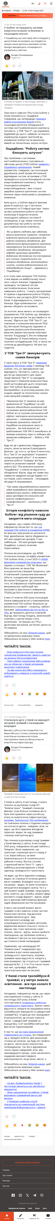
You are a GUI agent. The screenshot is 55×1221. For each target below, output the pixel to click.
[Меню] (51, 3)
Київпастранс (19, 1136)
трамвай (32, 1136)
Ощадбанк (39, 705)
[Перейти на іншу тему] (39, 3)
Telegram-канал (36, 632)
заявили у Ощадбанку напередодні (27, 166)
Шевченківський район (13, 1139)
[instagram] (20, 1195)
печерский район (24, 705)
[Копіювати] (19, 65)
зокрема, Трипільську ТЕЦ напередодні (26, 820)
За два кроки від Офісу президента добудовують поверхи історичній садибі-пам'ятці (27, 673)
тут (47, 638)
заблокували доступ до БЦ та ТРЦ (26, 611)
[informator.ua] (5, 3)
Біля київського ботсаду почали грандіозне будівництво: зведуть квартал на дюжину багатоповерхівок (27, 655)
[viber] (41, 1195)
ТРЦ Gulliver (9, 705)
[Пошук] (45, 3)
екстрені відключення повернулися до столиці (24, 1033)
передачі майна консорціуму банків (25, 120)
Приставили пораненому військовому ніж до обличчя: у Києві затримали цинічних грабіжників (27, 664)
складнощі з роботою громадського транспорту (25, 1004)
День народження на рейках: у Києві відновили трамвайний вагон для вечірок (26, 1095)
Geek (30, 1208)
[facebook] (13, 1195)
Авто (45, 1208)
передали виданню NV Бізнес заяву (25, 364)
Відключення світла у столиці (33, 15)
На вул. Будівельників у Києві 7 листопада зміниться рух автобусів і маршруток (24, 1086)
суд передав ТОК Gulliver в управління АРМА (27, 528)
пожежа (7, 1136)
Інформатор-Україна (16, 1208)
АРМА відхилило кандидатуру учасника (26, 561)
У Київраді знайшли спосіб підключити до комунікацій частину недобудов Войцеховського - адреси (24, 1104)
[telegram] (34, 1195)
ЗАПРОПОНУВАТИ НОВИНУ (27, 1162)
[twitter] (27, 1195)
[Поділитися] (13, 65)
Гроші (37, 1208)
